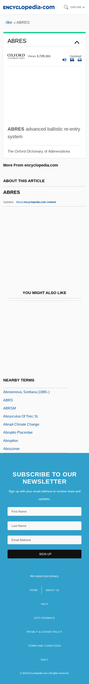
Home (34, 590)
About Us (52, 590)
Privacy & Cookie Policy (44, 632)
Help (44, 604)
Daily (44, 659)
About (36, 202)
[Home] (28, 7)
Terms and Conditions (44, 645)
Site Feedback (44, 618)
